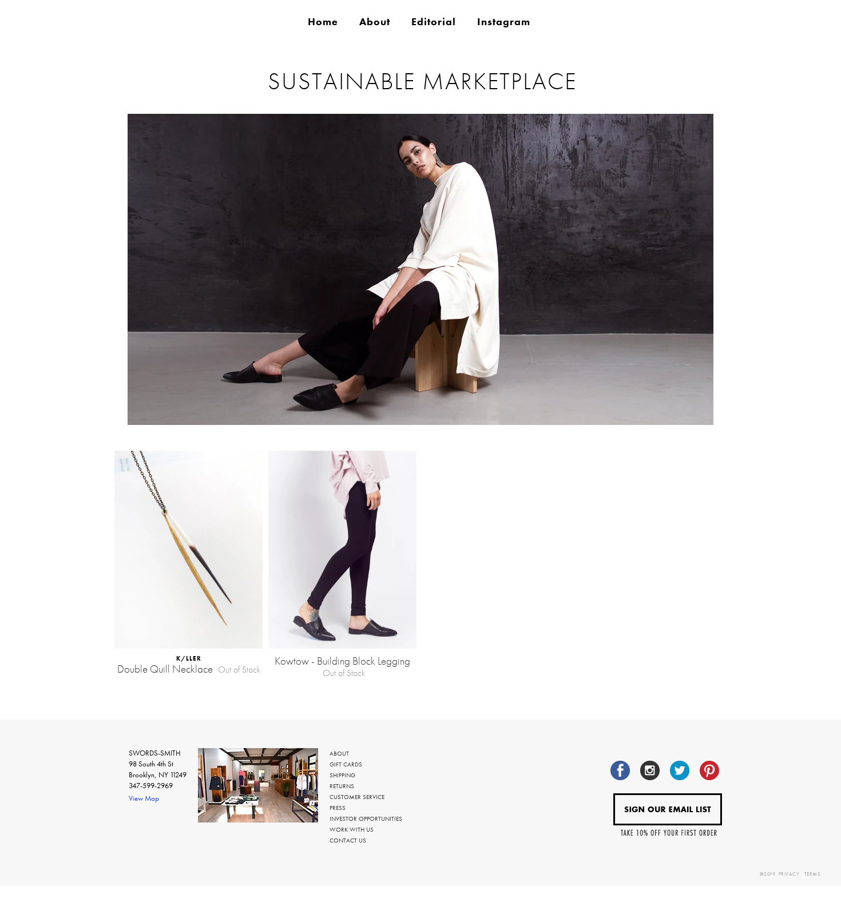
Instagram (503, 22)
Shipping (342, 775)
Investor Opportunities (366, 818)
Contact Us (348, 840)
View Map (144, 798)
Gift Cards (346, 764)
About (339, 753)
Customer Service (357, 797)
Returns (342, 786)
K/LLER (188, 658)
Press (338, 808)
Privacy (789, 874)
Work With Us (352, 829)
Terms (812, 874)
